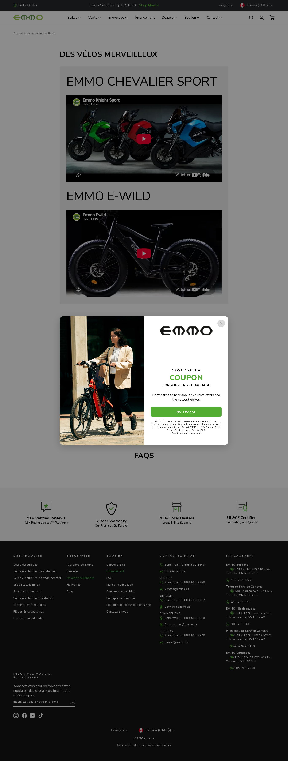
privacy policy (162, 427)
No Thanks (186, 412)
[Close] (221, 323)
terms (177, 427)
